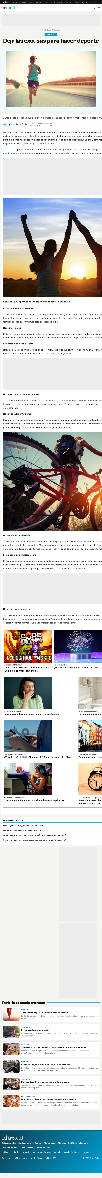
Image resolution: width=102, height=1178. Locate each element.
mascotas (51, 1152)
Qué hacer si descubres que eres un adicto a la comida (48, 1099)
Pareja (52, 2)
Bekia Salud (46, 30)
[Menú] (99, 7)
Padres (45, 2)
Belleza (31, 2)
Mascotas (60, 2)
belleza (20, 1152)
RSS (54, 1158)
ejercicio (7, 153)
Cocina (38, 2)
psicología (68, 1152)
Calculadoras (27, 1147)
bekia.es (5, 1152)
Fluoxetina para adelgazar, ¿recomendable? (22, 830)
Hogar (84, 2)
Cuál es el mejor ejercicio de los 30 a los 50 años (45, 1064)
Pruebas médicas (10, 1147)
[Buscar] (93, 7)
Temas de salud (43, 1147)
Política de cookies (42, 1158)
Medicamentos (25, 1143)
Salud (68, 2)
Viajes (95, 2)
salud (59, 1152)
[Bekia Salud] (9, 7)
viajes (86, 1152)
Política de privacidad (22, 1158)
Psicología (76, 2)
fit (82, 1152)
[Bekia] (6, 2)
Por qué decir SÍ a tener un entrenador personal (45, 1082)
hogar (76, 1152)
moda (13, 1152)
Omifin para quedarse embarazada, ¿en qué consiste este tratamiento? (34, 840)
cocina (28, 1152)
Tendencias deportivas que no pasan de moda (44, 1012)
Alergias (62, 1143)
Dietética (72, 1143)
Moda (24, 2)
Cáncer (38, 1143)
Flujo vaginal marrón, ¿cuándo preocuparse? (23, 825)
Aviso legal (6, 1158)
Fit (90, 2)
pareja (43, 1152)
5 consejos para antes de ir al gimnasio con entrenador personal (53, 1047)
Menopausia (49, 1143)
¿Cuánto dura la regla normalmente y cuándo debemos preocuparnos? (34, 835)
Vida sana (56, 30)
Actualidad (16, 2)
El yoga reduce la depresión (35, 1030)
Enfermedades (28, 1096)
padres (36, 1152)
